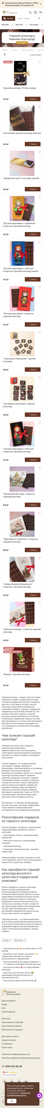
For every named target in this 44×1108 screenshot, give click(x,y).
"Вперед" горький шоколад (16, 674)
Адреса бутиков (9, 1040)
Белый (5, 940)
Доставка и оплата (10, 1036)
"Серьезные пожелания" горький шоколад (19, 360)
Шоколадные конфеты (12, 1026)
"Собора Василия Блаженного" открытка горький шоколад (18, 585)
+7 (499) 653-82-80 (30, 12)
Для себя (19, 24)
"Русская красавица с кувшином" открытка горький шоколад (19, 224)
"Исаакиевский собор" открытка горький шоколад (19, 495)
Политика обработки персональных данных (21, 1058)
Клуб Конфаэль (8, 1011)
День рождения (8, 1000)
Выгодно (5, 24)
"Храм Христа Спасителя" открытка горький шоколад (20, 540)
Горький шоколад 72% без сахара (19, 88)
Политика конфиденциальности (16, 1054)
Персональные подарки (12, 1029)
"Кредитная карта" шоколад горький (21, 178)
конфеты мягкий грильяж (23, 926)
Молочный (18, 940)
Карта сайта (7, 1047)
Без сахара (34, 24)
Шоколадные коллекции (12, 1022)
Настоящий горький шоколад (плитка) (22, 133)
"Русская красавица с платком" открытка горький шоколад (18, 450)
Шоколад (6, 1018)
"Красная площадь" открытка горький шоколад (22, 630)
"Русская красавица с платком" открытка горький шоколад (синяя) (20, 270)
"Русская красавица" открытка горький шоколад (18, 315)
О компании (7, 1043)
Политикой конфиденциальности (18, 1094)
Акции (4, 1004)
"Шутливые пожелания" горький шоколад (19, 405)
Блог (4, 1008)
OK (12, 1101)
